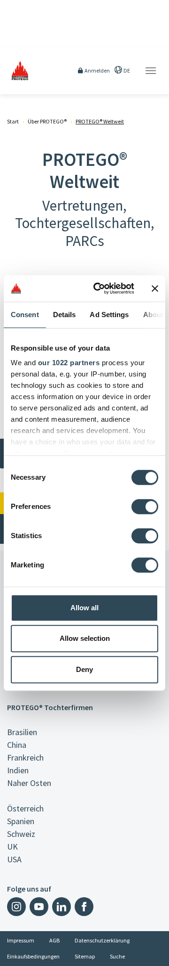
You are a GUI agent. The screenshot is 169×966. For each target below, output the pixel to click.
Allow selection (85, 638)
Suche (117, 956)
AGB (54, 940)
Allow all (84, 608)
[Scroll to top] (155, 952)
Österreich (25, 808)
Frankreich (25, 757)
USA (14, 859)
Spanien (20, 821)
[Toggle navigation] (150, 71)
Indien (18, 770)
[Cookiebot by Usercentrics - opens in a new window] (99, 288)
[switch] (144, 506)
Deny (84, 669)
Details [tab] (64, 315)
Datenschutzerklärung (102, 940)
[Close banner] (155, 288)
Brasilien (22, 732)
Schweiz (21, 833)
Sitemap (85, 956)
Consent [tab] (25, 315)
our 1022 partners (69, 363)
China (16, 744)
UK (12, 846)
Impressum (20, 940)
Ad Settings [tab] (109, 315)
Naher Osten (29, 783)
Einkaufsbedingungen (33, 956)
